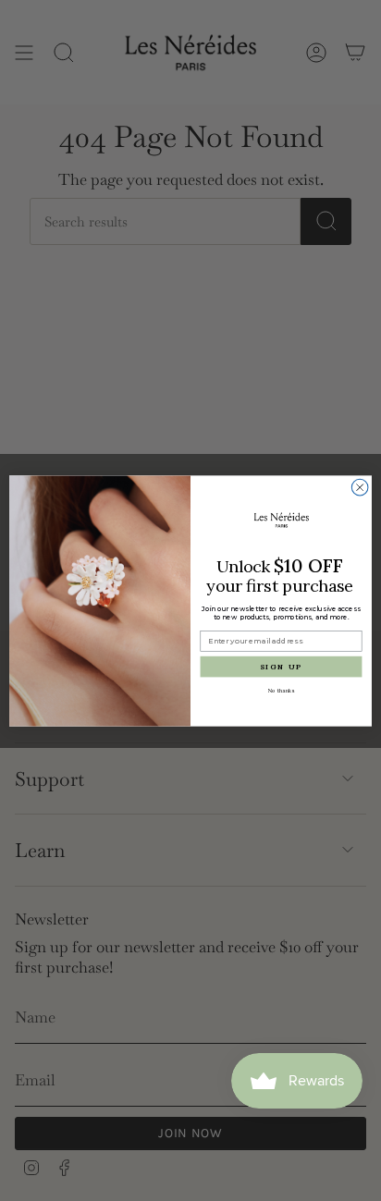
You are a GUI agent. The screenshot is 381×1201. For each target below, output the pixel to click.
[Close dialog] (359, 487)
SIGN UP (281, 665)
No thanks (281, 690)
